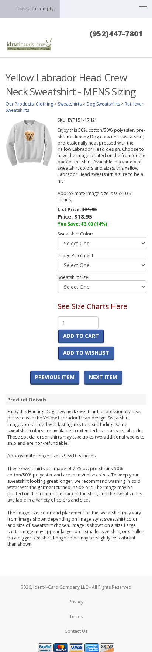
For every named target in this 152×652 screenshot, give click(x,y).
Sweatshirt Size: (73, 277)
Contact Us (76, 631)
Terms (76, 616)
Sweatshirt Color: (75, 234)
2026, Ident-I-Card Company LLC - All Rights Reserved (76, 587)
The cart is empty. (35, 8)
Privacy (76, 602)
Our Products (20, 104)
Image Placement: (76, 255)
